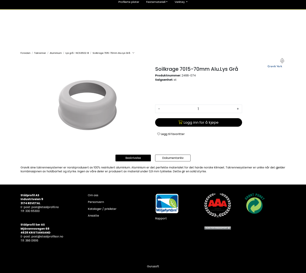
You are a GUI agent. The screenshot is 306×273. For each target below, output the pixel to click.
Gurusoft (153, 266)
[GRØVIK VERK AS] (276, 63)
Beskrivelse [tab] (133, 158)
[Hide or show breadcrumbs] (133, 53)
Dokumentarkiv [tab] (173, 158)
